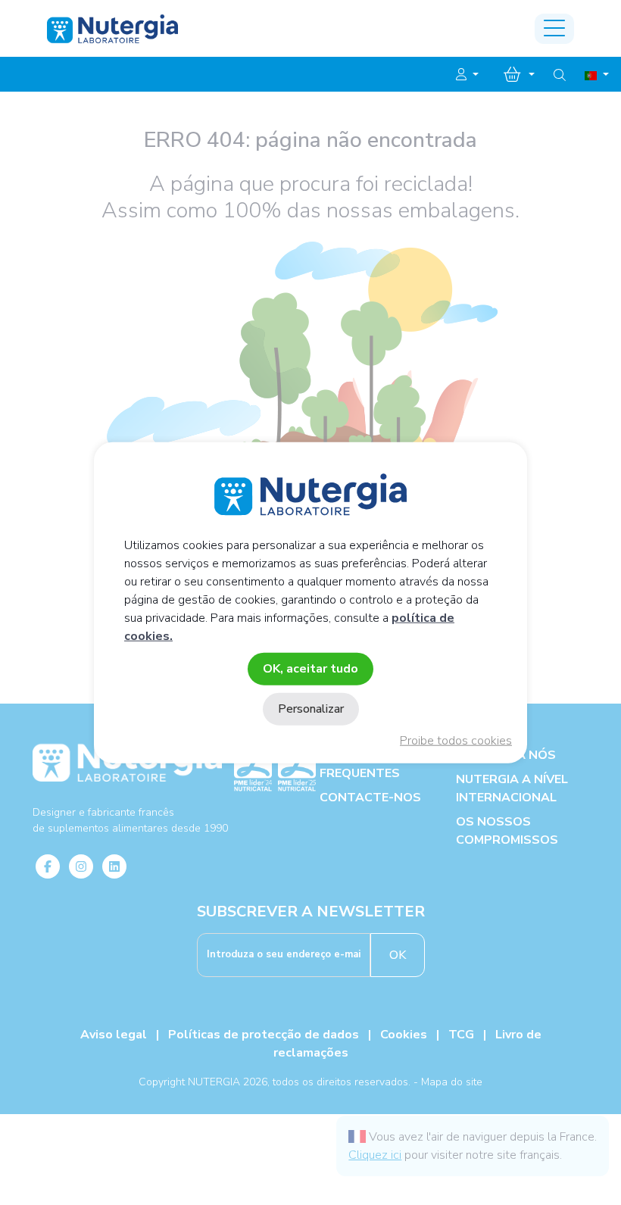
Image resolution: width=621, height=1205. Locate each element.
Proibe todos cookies (456, 740)
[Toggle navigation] (554, 29)
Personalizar (311, 709)
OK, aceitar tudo (310, 668)
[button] (467, 75)
